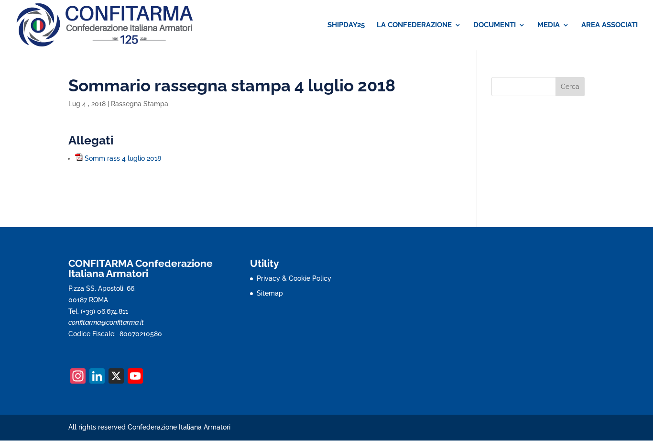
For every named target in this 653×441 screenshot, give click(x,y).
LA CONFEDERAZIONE (414, 25)
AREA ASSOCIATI (609, 25)
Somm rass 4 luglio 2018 (123, 158)
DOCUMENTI (494, 25)
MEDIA (548, 25)
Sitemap (270, 293)
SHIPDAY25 (346, 25)
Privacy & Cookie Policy (294, 278)
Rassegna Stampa (139, 104)
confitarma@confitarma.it (106, 322)
